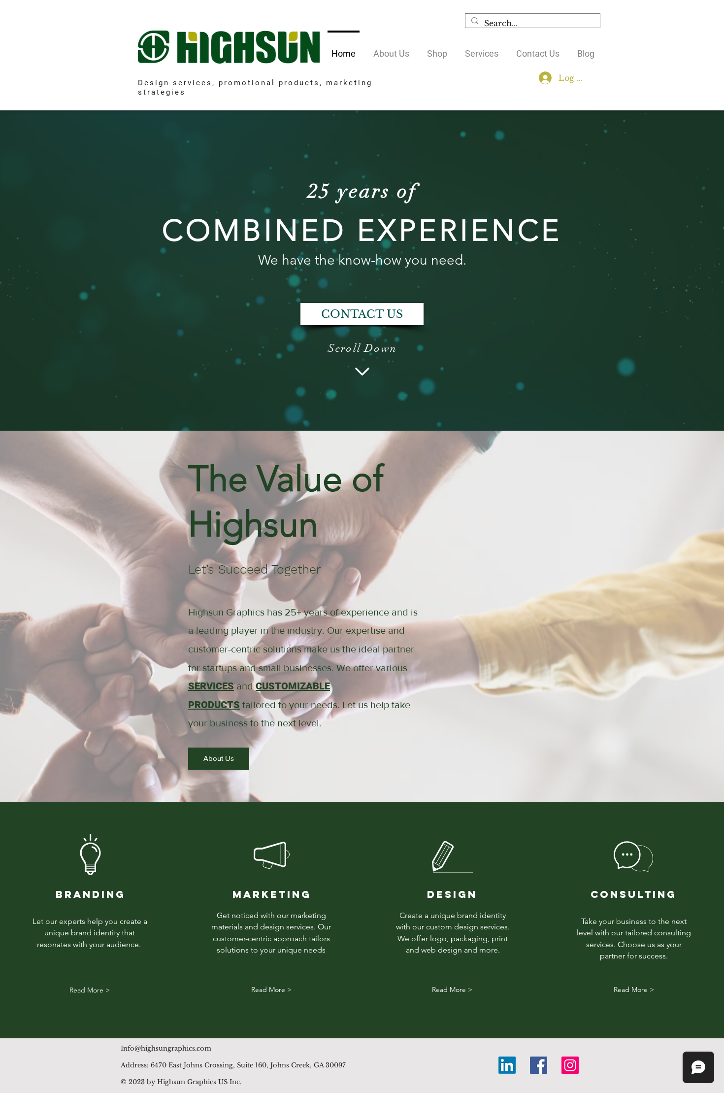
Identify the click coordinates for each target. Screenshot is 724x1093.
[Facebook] (538, 1065)
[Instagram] (570, 1065)
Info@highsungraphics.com (166, 1048)
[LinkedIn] (507, 1065)
